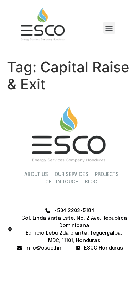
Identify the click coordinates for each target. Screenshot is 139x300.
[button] (109, 28)
